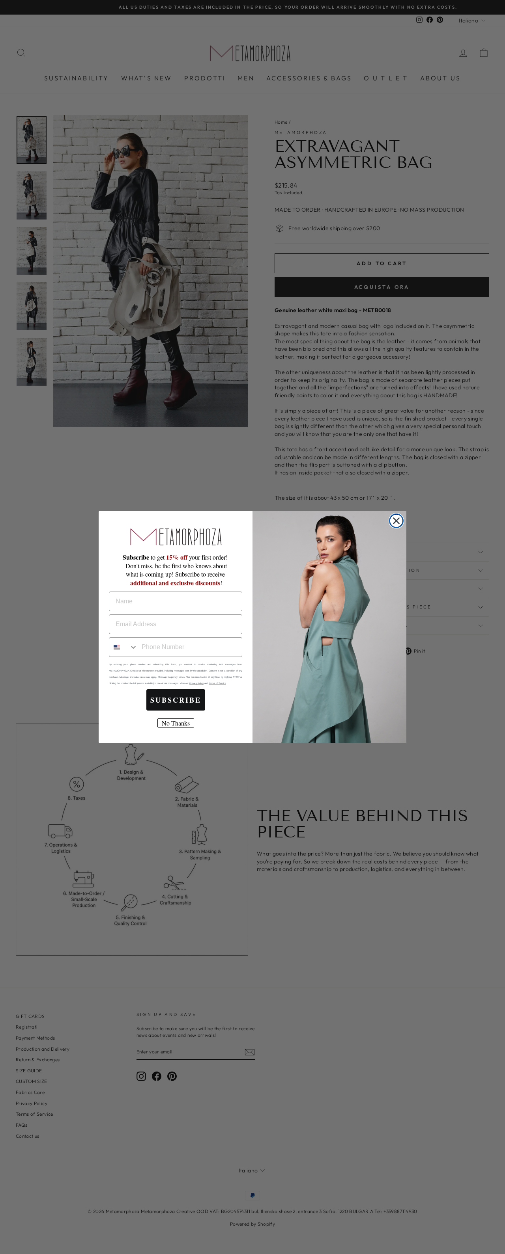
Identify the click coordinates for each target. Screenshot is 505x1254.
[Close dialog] (396, 521)
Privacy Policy (196, 683)
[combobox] (123, 647)
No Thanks (176, 723)
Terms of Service (217, 683)
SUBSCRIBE (175, 700)
